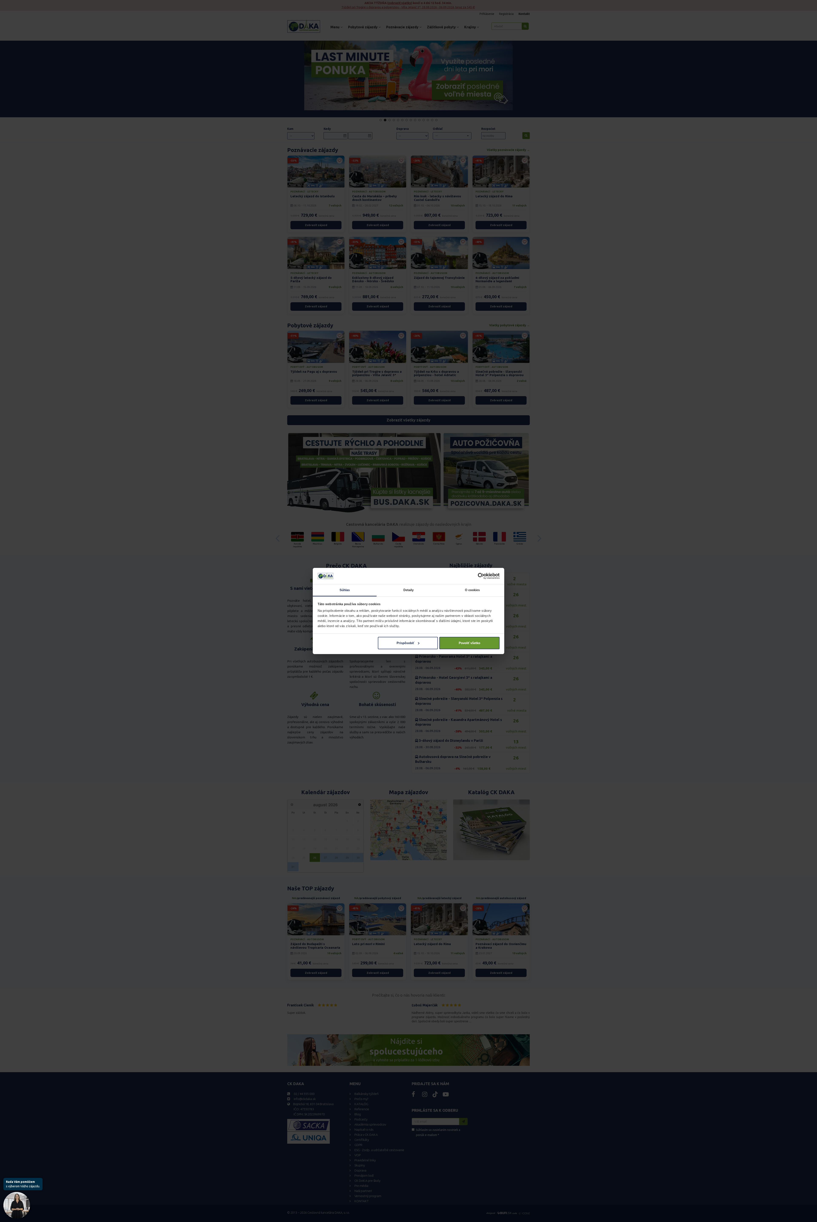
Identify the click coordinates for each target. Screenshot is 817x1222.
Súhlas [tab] (345, 590)
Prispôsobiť (405, 643)
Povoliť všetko (469, 643)
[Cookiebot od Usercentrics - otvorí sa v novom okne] (481, 576)
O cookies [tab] (472, 590)
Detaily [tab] (408, 590)
